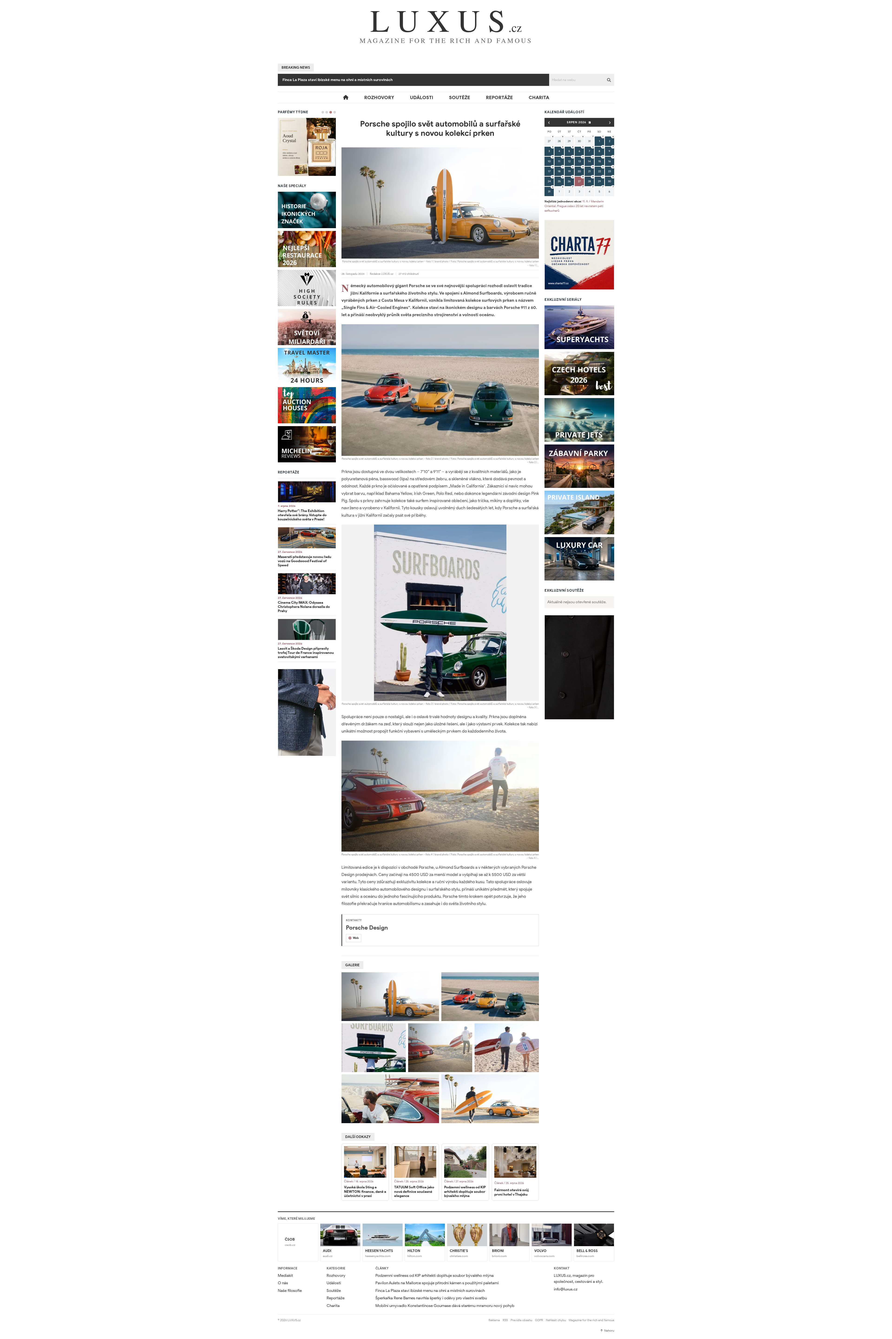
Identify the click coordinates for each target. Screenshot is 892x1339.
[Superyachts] (579, 327)
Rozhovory (379, 98)
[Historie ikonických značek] (307, 210)
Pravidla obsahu (521, 1320)
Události (421, 98)
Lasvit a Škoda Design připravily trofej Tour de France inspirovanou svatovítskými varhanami (306, 652)
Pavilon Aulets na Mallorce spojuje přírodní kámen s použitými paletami (437, 1283)
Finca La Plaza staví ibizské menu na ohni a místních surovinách (430, 1290)
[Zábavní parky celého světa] (579, 466)
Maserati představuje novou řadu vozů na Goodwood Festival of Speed (304, 561)
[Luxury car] (579, 559)
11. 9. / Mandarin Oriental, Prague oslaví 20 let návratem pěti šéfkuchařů (574, 206)
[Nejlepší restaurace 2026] (307, 249)
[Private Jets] (579, 420)
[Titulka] (345, 97)
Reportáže (499, 98)
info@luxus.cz (565, 1289)
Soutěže (459, 98)
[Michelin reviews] (307, 444)
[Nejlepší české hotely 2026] (579, 374)
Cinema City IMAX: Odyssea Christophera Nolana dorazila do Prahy (304, 606)
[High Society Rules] (307, 288)
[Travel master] (307, 366)
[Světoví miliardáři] (307, 327)
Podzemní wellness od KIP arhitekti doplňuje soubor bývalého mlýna (434, 1275)
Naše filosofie (290, 1290)
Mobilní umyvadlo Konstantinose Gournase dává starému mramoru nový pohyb (352, 80)
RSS (505, 1320)
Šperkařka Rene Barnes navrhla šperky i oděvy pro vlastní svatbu (431, 1298)
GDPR (539, 1320)
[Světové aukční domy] (307, 405)
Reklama (494, 1320)
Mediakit (285, 1275)
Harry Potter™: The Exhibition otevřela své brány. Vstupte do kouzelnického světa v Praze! (302, 515)
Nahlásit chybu (556, 1320)
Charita (539, 98)
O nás (283, 1283)
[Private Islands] (579, 512)
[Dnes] (590, 122)
